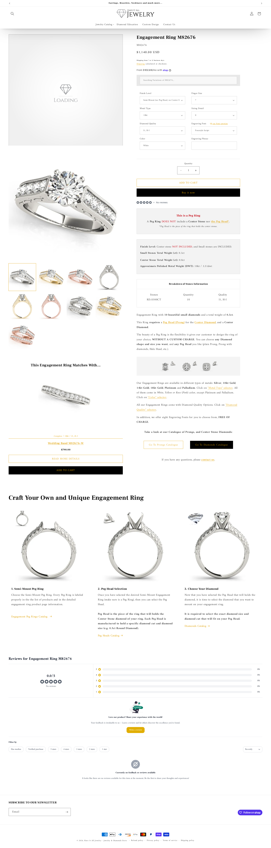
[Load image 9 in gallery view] (22, 335)
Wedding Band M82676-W (66, 443)
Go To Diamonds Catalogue (211, 445)
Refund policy (137, 840)
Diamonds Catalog (195, 626)
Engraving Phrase (199, 139)
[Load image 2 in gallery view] (51, 277)
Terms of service (170, 840)
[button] (12, 13)
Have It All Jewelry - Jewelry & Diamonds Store (105, 840)
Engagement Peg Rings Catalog (29, 616)
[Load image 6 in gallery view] (51, 306)
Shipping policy (187, 840)
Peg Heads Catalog (108, 635)
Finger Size (196, 93)
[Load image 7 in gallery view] (80, 306)
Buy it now (188, 192)
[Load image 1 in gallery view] (22, 277)
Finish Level (145, 93)
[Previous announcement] (9, 3)
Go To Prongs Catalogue (163, 445)
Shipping (141, 64)
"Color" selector (157, 397)
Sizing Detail (197, 108)
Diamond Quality (148, 124)
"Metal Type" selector (220, 388)
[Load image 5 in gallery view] (22, 306)
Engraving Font (209, 124)
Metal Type (145, 108)
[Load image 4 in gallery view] (109, 277)
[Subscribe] (67, 812)
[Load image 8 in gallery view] (109, 306)
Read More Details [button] (66, 459)
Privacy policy (153, 840)
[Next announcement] (261, 3)
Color (142, 139)
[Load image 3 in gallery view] (80, 277)
